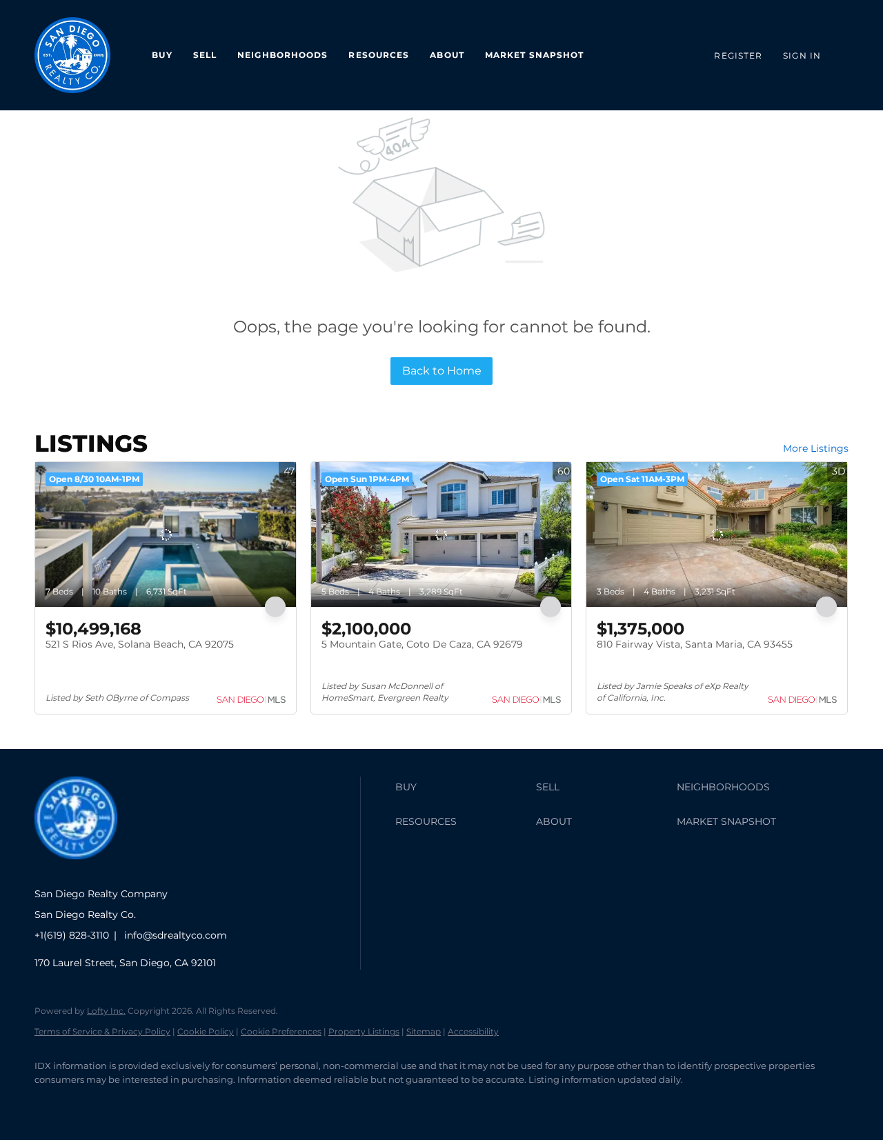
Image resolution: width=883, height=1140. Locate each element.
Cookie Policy (205, 1031)
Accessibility (473, 1031)
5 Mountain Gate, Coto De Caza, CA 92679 (422, 644)
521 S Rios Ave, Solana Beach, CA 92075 (140, 644)
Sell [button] (205, 55)
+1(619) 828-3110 (71, 935)
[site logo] (86, 870)
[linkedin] (91, 1102)
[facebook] (51, 1102)
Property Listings (363, 1031)
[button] (462, 787)
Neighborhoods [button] (282, 55)
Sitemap (423, 1031)
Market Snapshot (534, 55)
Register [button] (738, 55)
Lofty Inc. (106, 1011)
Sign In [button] (802, 55)
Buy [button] (162, 55)
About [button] (447, 55)
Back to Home (442, 370)
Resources (378, 55)
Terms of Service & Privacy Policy (102, 1031)
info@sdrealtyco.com (175, 935)
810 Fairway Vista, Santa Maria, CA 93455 (695, 644)
